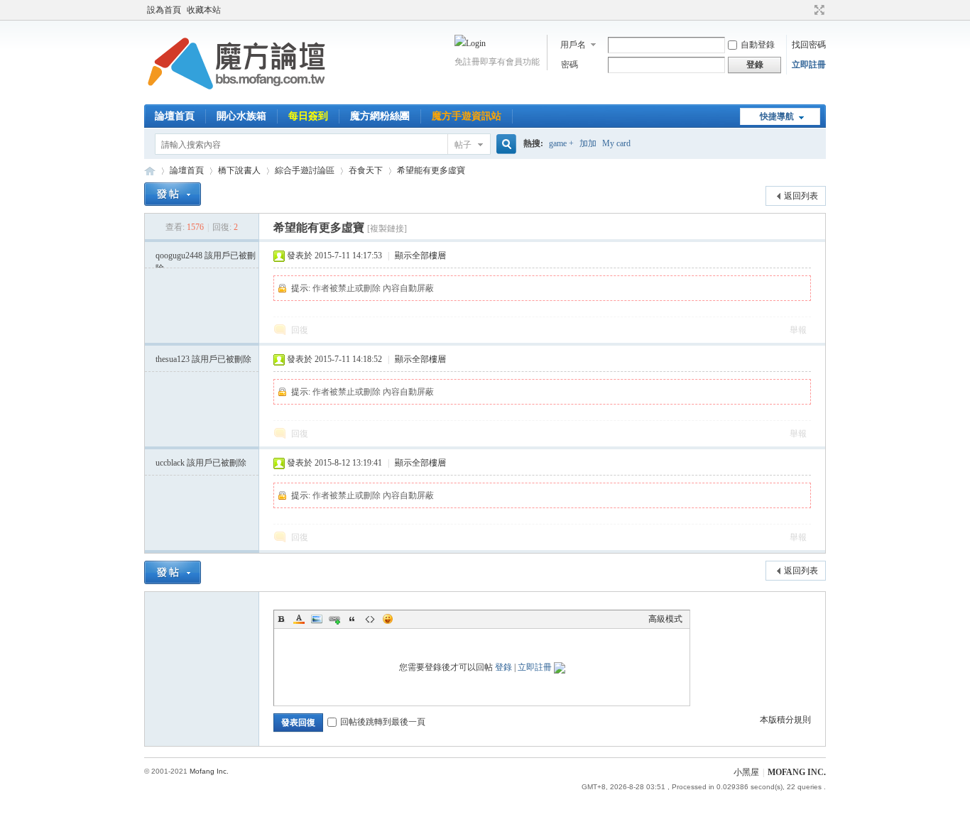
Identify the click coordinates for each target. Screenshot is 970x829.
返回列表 (801, 196)
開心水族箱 (241, 116)
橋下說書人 (239, 170)
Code (370, 619)
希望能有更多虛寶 (431, 170)
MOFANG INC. (797, 772)
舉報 (798, 330)
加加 (587, 143)
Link (334, 619)
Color (299, 619)
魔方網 (150, 170)
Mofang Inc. (209, 771)
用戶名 (573, 45)
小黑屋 (746, 772)
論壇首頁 (175, 116)
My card (616, 143)
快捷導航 (777, 116)
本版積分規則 (785, 720)
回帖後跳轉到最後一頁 (382, 722)
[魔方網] (236, 96)
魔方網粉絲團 (380, 116)
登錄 (503, 667)
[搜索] (504, 144)
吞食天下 (366, 170)
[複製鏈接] (387, 229)
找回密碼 (809, 45)
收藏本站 (204, 10)
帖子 (463, 145)
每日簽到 (308, 116)
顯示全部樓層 (420, 255)
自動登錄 (758, 45)
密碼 (569, 65)
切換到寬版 (818, 10)
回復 (299, 330)
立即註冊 (809, 65)
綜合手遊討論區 (304, 170)
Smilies (388, 619)
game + (561, 143)
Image (317, 619)
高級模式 (665, 619)
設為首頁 (164, 10)
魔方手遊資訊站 (466, 116)
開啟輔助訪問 (806, 10)
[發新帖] (172, 194)
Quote (352, 619)
